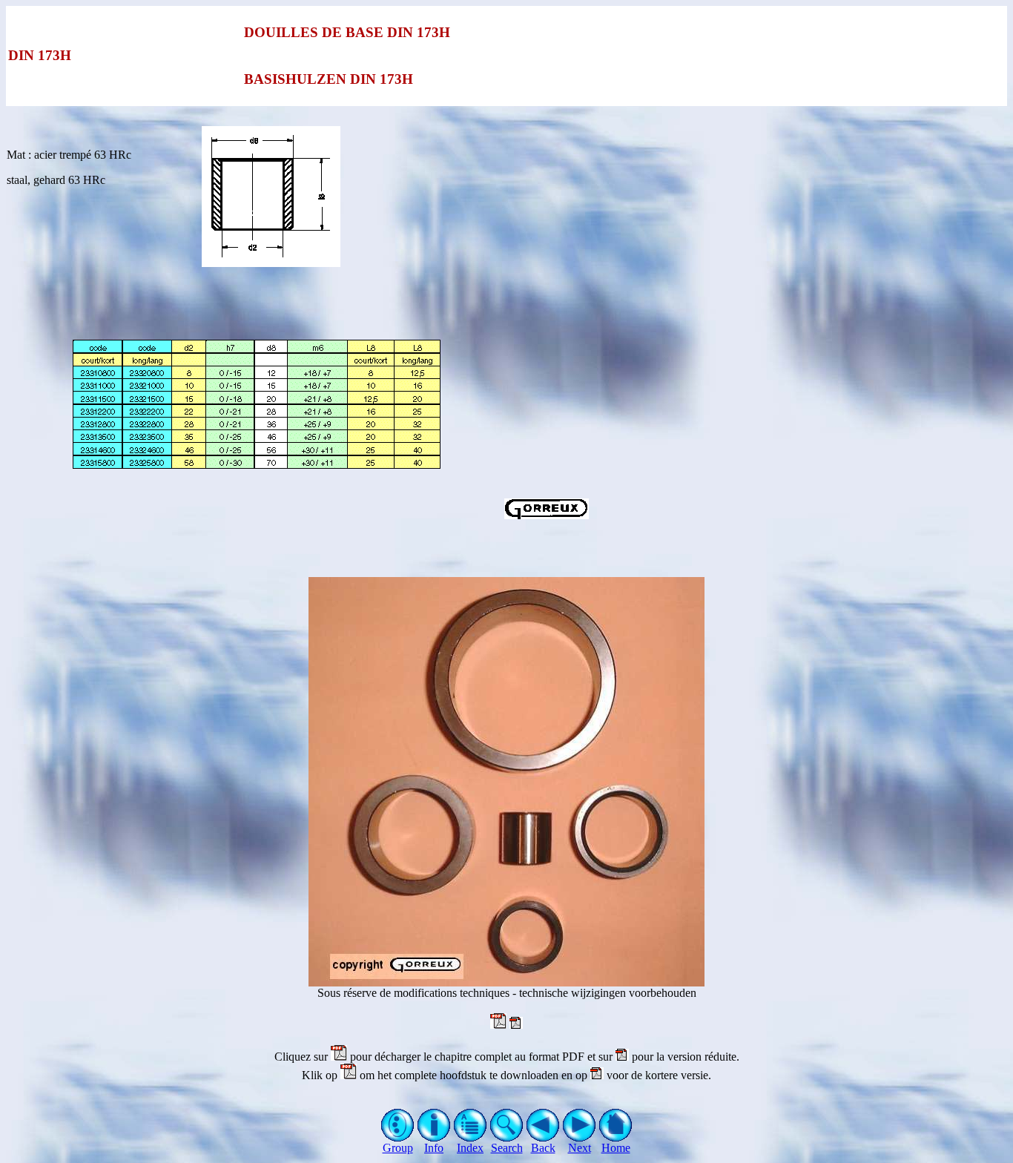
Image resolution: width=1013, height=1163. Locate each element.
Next (579, 1147)
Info (433, 1147)
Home (615, 1147)
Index (470, 1147)
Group (398, 1147)
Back (543, 1147)
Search (507, 1147)
